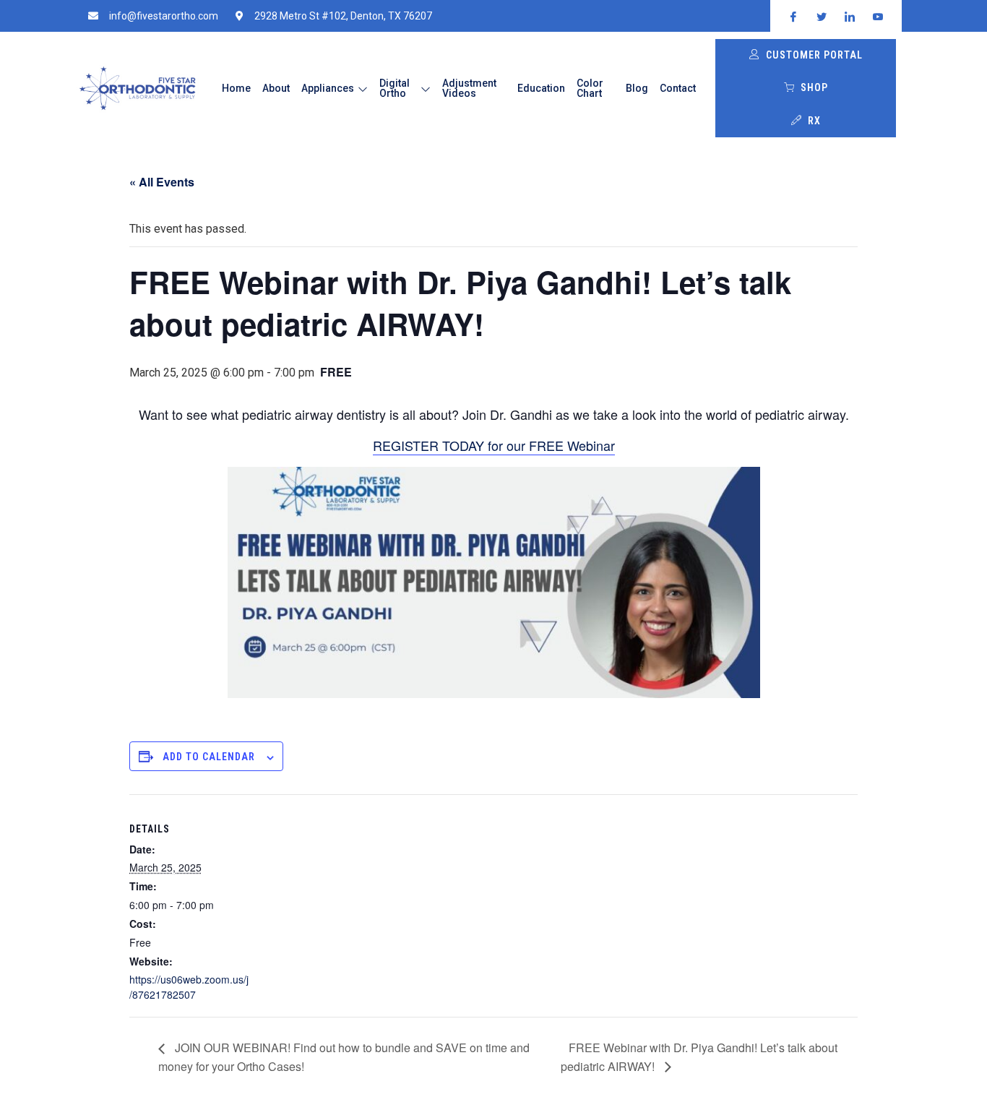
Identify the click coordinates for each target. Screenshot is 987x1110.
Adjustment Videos (469, 88)
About (276, 88)
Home (236, 88)
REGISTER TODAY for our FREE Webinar (494, 445)
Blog (637, 88)
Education (541, 88)
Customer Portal (814, 55)
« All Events (161, 181)
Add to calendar (209, 757)
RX (814, 120)
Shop (814, 87)
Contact (678, 88)
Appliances (327, 88)
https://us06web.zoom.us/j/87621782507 (189, 987)
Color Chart (590, 88)
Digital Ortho (394, 88)
